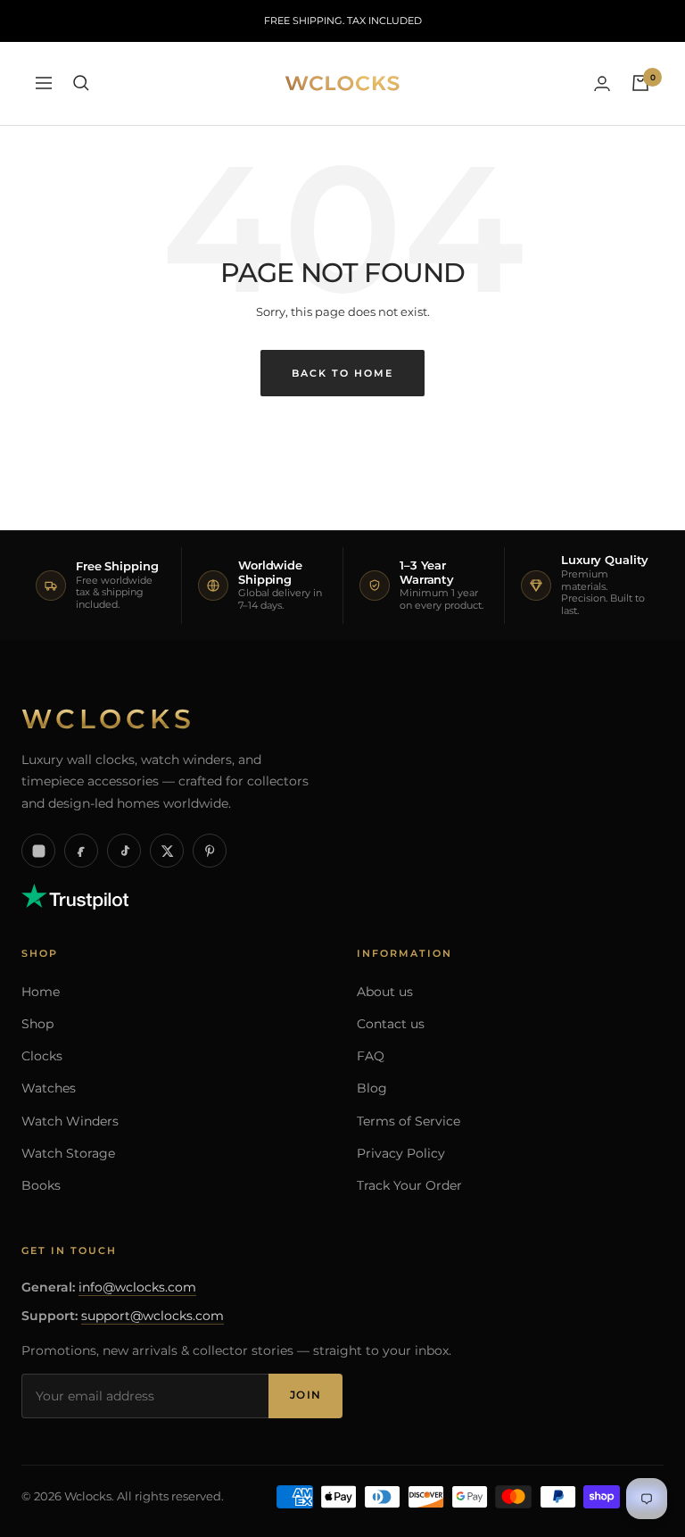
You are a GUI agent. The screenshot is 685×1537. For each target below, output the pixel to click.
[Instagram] (38, 851)
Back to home (342, 373)
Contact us (391, 1024)
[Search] (81, 83)
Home (40, 992)
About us (385, 992)
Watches (48, 1088)
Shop (37, 1024)
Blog (372, 1088)
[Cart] (640, 83)
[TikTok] (124, 851)
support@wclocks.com (152, 1316)
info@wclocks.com (137, 1287)
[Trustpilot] (74, 893)
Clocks (41, 1056)
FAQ (370, 1056)
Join (305, 1394)
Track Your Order (409, 1185)
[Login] (602, 83)
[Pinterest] (210, 851)
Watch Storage (68, 1153)
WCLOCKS (108, 719)
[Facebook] (81, 851)
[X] (167, 851)
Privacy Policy (401, 1153)
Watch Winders (70, 1121)
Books (41, 1185)
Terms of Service (408, 1121)
